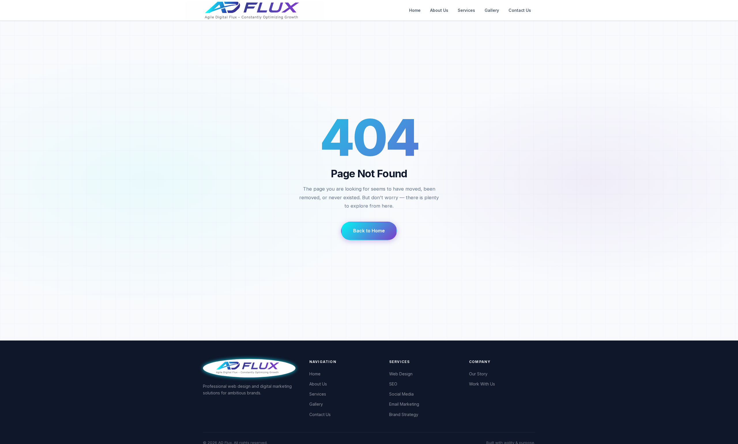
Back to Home (369, 231)
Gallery (492, 10)
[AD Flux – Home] (272, 10)
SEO (393, 383)
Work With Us (482, 383)
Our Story (478, 373)
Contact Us (520, 10)
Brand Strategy (403, 414)
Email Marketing (404, 404)
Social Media (401, 394)
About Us (439, 10)
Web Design (401, 373)
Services (466, 10)
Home (415, 10)
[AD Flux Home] (249, 368)
